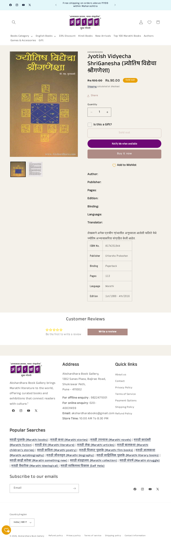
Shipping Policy (124, 407)
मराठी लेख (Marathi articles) (96, 445)
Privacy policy (73, 536)
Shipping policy (113, 536)
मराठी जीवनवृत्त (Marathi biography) (70, 455)
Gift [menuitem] (41, 40)
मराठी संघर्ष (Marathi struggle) (140, 461)
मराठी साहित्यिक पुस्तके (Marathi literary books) (128, 455)
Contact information (135, 536)
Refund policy (56, 536)
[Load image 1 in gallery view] (18, 169)
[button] (14, 22)
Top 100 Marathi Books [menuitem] (127, 36)
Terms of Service (125, 394)
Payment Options (125, 401)
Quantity (92, 104)
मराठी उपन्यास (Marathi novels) (110, 440)
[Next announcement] (115, 5)
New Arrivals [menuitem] (103, 36)
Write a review (108, 332)
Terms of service (92, 536)
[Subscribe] (74, 488)
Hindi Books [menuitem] (85, 36)
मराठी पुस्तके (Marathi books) (29, 440)
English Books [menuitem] (44, 36)
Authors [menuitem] (149, 36)
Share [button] (94, 96)
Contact (120, 381)
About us (120, 375)
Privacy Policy (123, 388)
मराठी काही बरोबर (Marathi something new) (38, 461)
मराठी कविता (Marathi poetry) (57, 450)
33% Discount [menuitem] (67, 36)
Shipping (92, 87)
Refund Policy (123, 414)
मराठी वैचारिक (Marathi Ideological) (35, 466)
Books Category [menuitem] (20, 36)
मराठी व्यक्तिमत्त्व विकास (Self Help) (83, 466)
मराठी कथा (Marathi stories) (69, 440)
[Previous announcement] (56, 5)
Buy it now (124, 154)
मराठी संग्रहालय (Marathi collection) (93, 461)
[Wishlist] (149, 22)
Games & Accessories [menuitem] (23, 40)
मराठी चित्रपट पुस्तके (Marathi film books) (106, 450)
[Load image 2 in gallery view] (35, 169)
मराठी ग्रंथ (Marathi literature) (55, 445)
